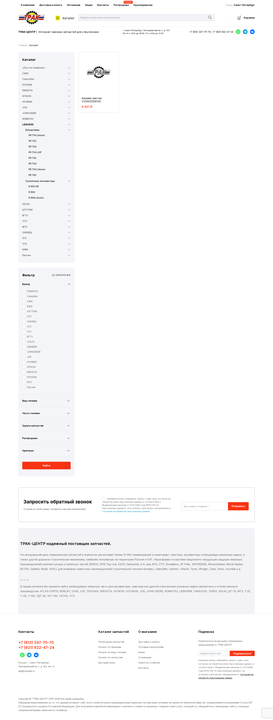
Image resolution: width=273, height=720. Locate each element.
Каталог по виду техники (112, 652)
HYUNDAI (27, 101)
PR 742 (32, 175)
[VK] (35, 655)
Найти (46, 465)
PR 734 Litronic (37, 169)
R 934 (32, 192)
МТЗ (24, 226)
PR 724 (32, 146)
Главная (22, 45)
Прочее (26, 255)
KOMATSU (27, 118)
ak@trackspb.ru (26, 671)
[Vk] (251, 31)
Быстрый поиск (106, 662)
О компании (28, 5)
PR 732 (32, 158)
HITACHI (26, 96)
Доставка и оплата (50, 5)
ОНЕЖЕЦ (27, 232)
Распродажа (122, 3)
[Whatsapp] (237, 31)
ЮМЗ (25, 249)
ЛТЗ (24, 221)
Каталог (68, 18)
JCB (24, 107)
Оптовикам (73, 5)
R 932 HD (34, 186)
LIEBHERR (27, 124)
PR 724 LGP (35, 152)
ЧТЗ (24, 243)
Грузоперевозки (142, 5)
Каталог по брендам (109, 647)
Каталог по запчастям (110, 657)
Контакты (103, 5)
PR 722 (32, 141)
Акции (88, 5)
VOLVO (26, 204)
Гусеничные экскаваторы (40, 181)
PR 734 (32, 163)
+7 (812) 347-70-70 (200, 31)
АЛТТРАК (27, 209)
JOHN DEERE (29, 113)
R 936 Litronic (36, 197)
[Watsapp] (21, 655)
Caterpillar (28, 79)
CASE (25, 73)
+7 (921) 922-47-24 (222, 31)
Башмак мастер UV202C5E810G (92, 100)
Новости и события (149, 662)
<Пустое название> (33, 67)
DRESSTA (27, 90)
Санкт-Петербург (244, 5)
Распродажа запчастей (111, 641)
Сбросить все (63, 275)
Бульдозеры (32, 129)
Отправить (238, 506)
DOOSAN (27, 84)
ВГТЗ (25, 215)
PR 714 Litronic (37, 135)
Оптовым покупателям (151, 647)
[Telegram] (244, 31)
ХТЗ (24, 238)
